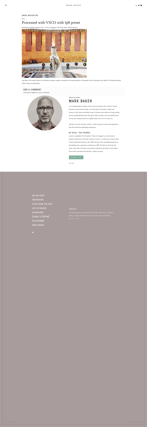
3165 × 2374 (44, 27)
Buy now (73, 157)
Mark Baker (73, 5)
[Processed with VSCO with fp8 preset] (54, 77)
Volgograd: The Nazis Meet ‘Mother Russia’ (64, 27)
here (90, 151)
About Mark (38, 225)
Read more (71, 163)
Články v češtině (40, 216)
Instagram (141, 5)
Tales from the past (42, 203)
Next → (24, 18)
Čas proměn (38, 220)
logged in (34, 92)
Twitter (138, 5)
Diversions (37, 212)
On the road (38, 195)
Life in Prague (39, 208)
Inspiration (38, 199)
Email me (71, 218)
